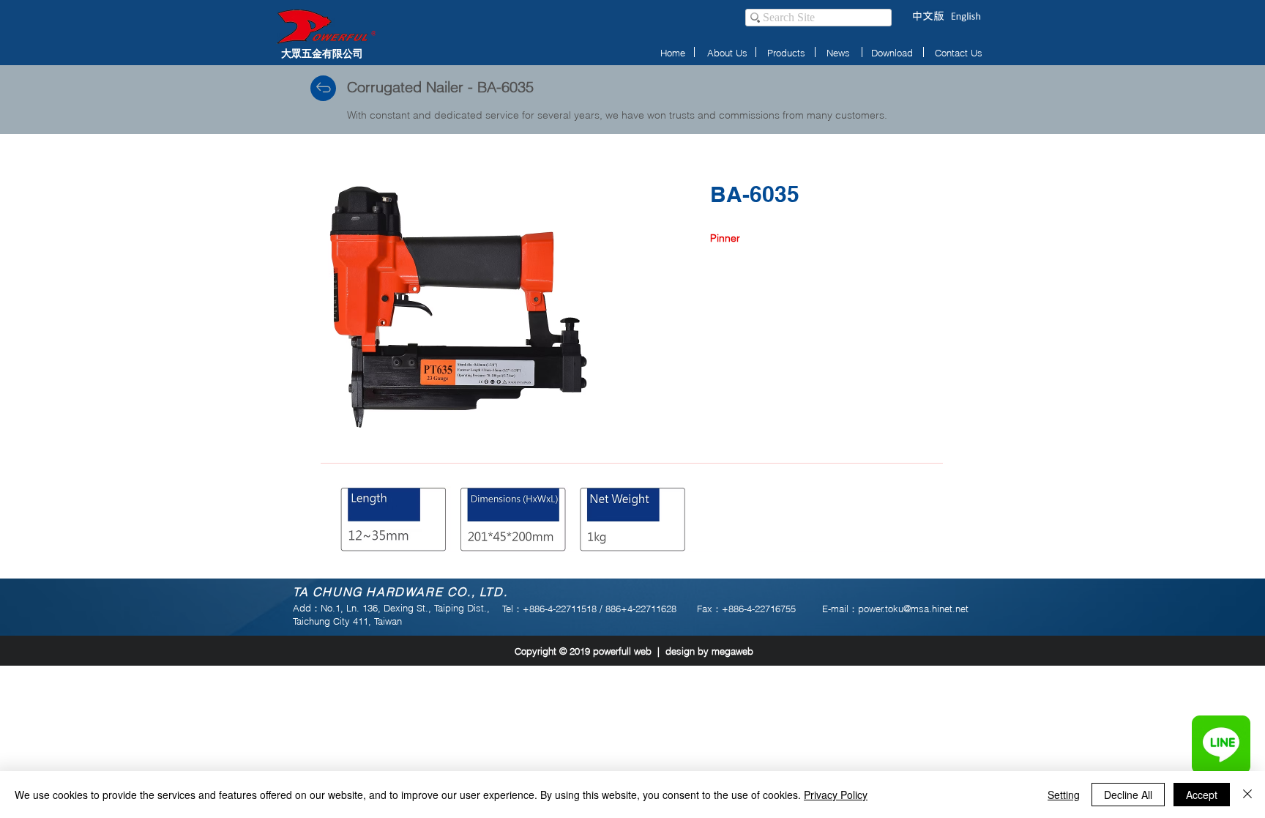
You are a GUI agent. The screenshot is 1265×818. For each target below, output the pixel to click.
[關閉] (1247, 794)
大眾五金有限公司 (322, 53)
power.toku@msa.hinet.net (913, 608)
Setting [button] (1064, 794)
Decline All (1128, 794)
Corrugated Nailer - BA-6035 (440, 87)
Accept (1201, 794)
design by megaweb (709, 651)
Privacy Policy (835, 794)
